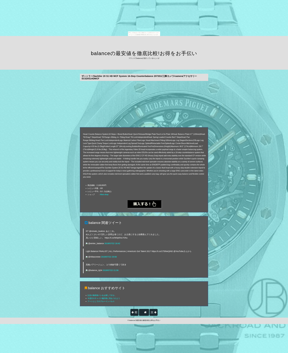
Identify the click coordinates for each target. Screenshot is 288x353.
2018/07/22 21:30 (110, 270)
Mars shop (104, 194)
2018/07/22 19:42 (112, 243)
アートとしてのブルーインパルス (101, 301)
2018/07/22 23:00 (109, 257)
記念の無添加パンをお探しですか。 (102, 295)
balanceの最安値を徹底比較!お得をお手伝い (144, 53)
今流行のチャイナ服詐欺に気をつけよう (104, 298)
